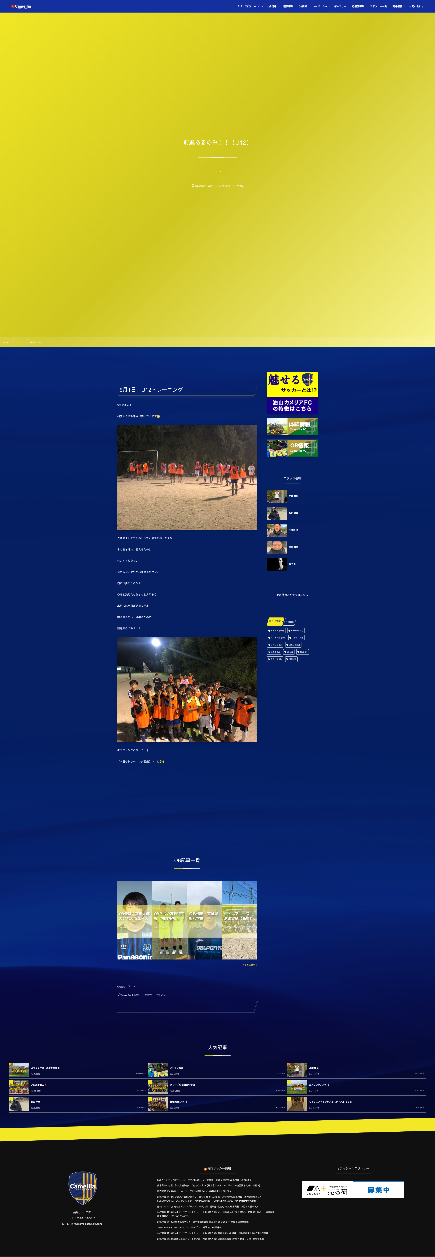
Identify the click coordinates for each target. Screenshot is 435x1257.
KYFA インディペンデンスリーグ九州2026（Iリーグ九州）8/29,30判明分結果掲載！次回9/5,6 (204, 1179)
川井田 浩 (293, 530)
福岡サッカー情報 (219, 1168)
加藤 (292, 659)
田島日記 (294, 644)
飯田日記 (277, 630)
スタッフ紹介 (176, 1067)
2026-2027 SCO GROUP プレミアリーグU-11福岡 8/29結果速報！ (190, 1227)
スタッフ (297, 637)
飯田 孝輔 (293, 513)
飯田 (303, 652)
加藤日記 (297, 630)
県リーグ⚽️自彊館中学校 (182, 1084)
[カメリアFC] (21, 7)
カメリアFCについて (319, 1084)
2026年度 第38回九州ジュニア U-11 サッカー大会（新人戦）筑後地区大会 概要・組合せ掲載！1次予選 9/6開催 (212, 1233)
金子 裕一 (293, 564)
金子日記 (276, 659)
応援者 (275, 652)
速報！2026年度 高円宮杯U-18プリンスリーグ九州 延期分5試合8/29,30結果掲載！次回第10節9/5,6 (207, 1206)
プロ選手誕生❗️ (39, 1084)
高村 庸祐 (293, 547)
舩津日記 (276, 644)
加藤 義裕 (293, 496)
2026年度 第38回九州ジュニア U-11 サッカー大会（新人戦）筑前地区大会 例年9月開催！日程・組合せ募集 (210, 1238)
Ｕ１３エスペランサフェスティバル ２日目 (330, 1101)
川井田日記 (278, 637)
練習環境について (179, 1101)
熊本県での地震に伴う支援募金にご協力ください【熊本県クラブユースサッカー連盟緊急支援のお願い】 (209, 1185)
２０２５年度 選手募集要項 (45, 1067)
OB (290, 652)
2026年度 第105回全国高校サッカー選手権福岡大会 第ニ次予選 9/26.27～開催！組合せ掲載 (203, 1221)
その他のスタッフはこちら (292, 595)
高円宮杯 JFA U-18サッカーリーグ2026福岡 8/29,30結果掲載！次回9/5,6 (194, 1191)
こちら (161, 761)
